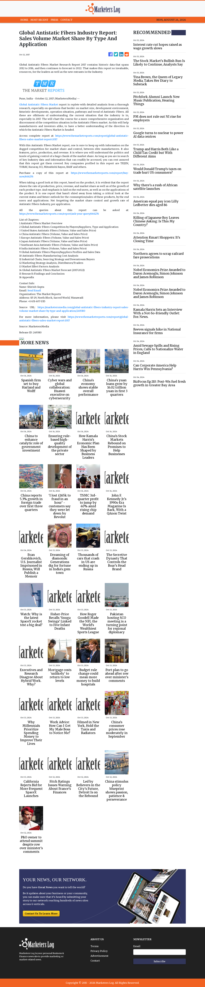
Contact (95, 960)
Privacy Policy (99, 951)
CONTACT (66, 19)
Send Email (34, 290)
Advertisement (99, 955)
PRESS (54, 19)
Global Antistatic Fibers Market (38, 104)
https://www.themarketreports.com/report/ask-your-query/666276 (59, 213)
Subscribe (159, 961)
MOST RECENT (39, 19)
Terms (94, 946)
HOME (24, 19)
